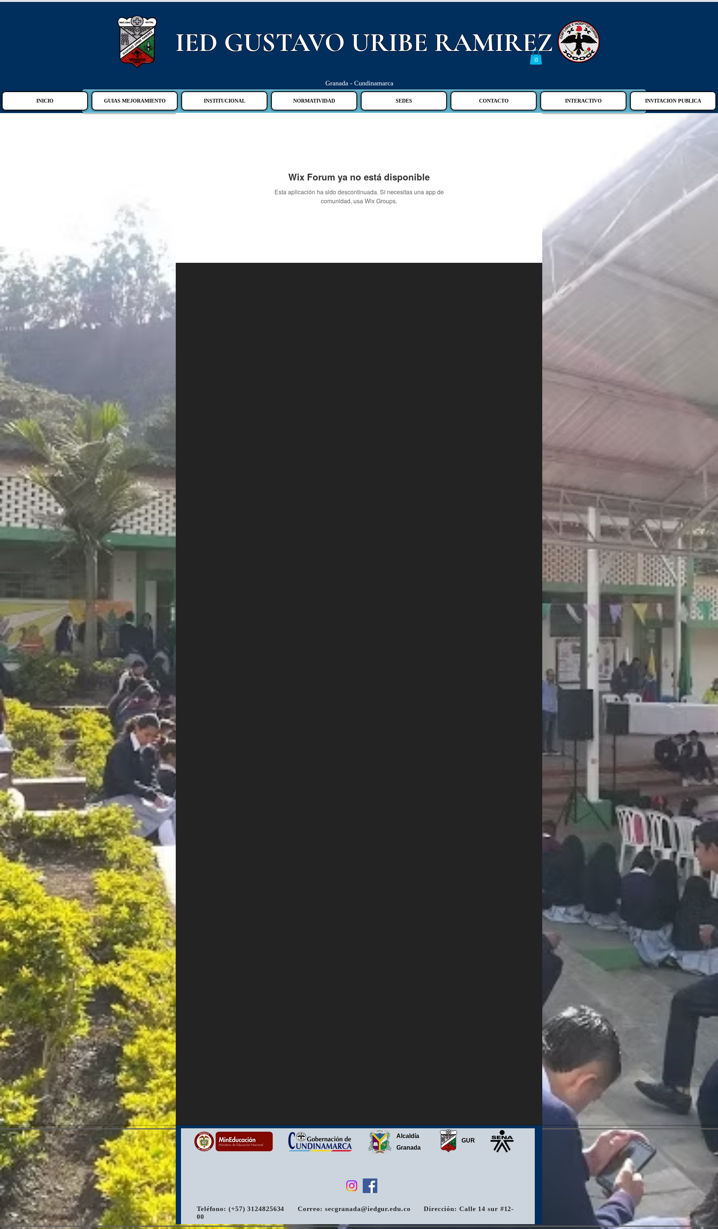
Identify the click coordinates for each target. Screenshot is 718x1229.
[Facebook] (370, 1185)
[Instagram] (351, 1185)
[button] (536, 57)
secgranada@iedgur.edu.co (368, 1209)
